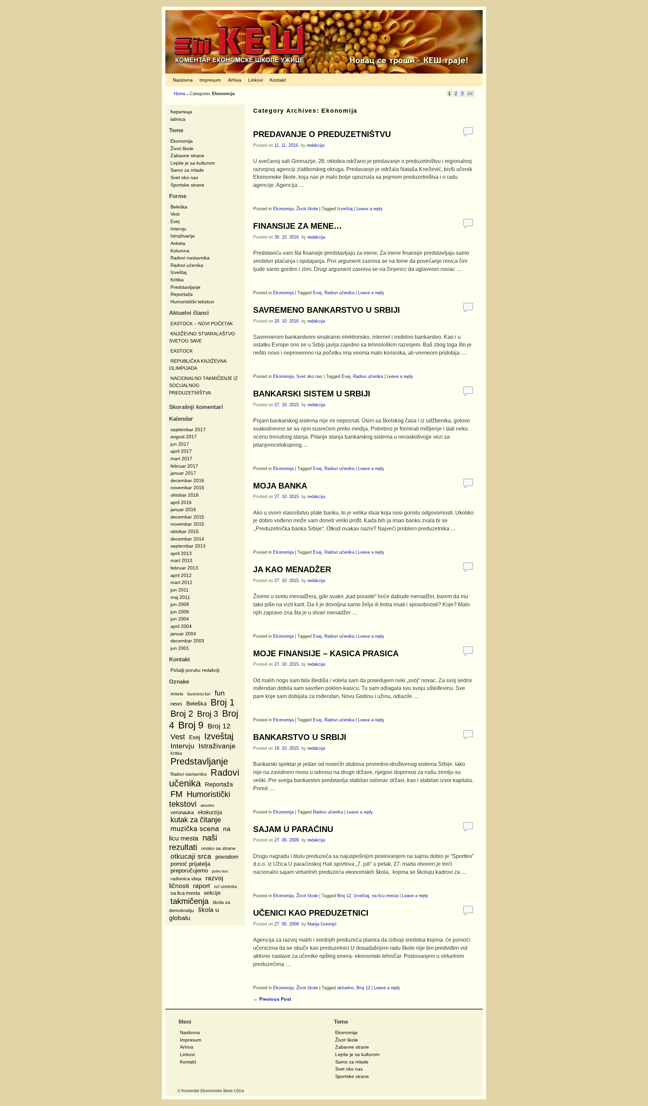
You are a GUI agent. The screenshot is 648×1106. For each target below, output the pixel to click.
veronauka (182, 812)
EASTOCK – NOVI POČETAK (201, 323)
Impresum (210, 80)
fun (220, 693)
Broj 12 (219, 726)
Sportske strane (187, 185)
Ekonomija (181, 141)
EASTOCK (181, 351)
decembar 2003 (187, 640)
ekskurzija (210, 812)
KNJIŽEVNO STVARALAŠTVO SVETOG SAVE (202, 337)
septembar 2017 (188, 429)
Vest (175, 214)
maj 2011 (180, 597)
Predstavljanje (185, 287)
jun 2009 (179, 604)
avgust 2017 (183, 436)
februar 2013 (184, 568)
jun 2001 (179, 648)
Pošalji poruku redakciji (194, 670)
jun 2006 (179, 611)
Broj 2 (181, 714)
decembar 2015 (187, 517)
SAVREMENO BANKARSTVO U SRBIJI (326, 309)
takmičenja (189, 901)
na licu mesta (385, 895)
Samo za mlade (187, 170)
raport (201, 885)
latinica (177, 119)
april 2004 (181, 626)
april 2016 (181, 502)
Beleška (178, 207)
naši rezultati (193, 842)
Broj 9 (191, 724)
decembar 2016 (187, 480)
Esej (175, 221)
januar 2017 (183, 473)
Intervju (178, 228)
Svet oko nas (184, 177)
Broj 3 (207, 713)
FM (176, 794)
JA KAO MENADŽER (292, 569)
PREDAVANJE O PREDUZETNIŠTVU (322, 134)
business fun (199, 694)
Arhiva (234, 80)
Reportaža (181, 294)
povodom (226, 856)
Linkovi (255, 80)
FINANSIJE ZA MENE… (297, 225)
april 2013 (181, 553)
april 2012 (181, 575)
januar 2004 (183, 633)
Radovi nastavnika (190, 257)
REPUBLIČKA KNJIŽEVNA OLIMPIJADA (197, 364)
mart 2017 (181, 458)
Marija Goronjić (322, 924)
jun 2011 (179, 589)
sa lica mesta (185, 893)
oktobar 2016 (184, 495)
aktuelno (207, 805)
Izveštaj (178, 272)
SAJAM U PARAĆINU (293, 829)
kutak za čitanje (195, 819)
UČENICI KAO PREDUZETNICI (311, 912)
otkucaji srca (190, 856)
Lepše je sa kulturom (192, 163)
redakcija (315, 145)
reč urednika (225, 886)
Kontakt (278, 80)
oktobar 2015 (184, 531)
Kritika (177, 279)
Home (179, 93)
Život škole (181, 148)
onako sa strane (218, 848)
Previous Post (272, 999)
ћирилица (181, 111)
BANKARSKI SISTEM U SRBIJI (311, 393)
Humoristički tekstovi (192, 301)
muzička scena (194, 828)
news (176, 704)
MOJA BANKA (280, 485)
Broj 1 (223, 702)
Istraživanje (182, 236)
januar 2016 (183, 509)
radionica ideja (185, 878)
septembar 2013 (188, 546)
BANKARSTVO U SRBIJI (299, 737)
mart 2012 (181, 582)
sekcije (212, 893)
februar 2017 (184, 466)
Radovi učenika (186, 265)
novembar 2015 (187, 524)
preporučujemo (189, 870)
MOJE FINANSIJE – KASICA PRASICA (326, 653)
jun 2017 (179, 444)
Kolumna (179, 250)
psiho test (220, 871)
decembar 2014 (187, 539)
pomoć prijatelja (190, 864)
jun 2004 (179, 618)
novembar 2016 (187, 487)
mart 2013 (181, 560)
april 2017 (181, 451)
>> (470, 93)
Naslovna (183, 80)
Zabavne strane (187, 155)
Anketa (177, 243)
